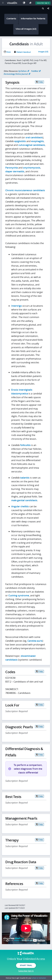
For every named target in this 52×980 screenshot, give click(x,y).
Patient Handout (23, 52)
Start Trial (26, 965)
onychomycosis (31, 167)
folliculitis (25, 445)
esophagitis (37, 141)
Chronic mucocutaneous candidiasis (25, 190)
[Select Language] (25, 3)
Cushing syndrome (18, 595)
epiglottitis (20, 141)
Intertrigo (16, 305)
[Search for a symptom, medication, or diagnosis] (42, 9)
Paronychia (11, 167)
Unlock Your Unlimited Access (26, 959)
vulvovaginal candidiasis (31, 145)
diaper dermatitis (14, 171)
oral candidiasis (34, 137)
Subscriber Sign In (43, 3)
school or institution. (39, 978)
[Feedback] (31, 3)
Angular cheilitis (20, 506)
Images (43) (43, 52)
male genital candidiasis (24, 500)
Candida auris (34, 640)
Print (8, 52)
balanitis (24, 477)
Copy (40, 82)
